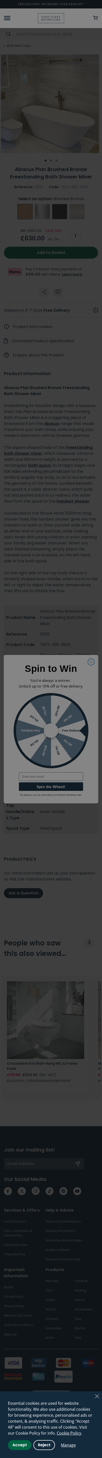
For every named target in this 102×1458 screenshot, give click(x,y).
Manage (68, 1445)
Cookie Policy (69, 1433)
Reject (44, 1445)
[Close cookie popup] (97, 1396)
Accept (19, 1445)
